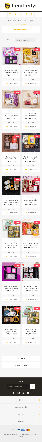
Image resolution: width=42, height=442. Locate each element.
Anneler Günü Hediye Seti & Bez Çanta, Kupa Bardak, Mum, (31, 116)
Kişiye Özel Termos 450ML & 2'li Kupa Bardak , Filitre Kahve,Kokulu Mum (30, 289)
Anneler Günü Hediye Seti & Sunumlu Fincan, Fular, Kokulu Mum (11, 116)
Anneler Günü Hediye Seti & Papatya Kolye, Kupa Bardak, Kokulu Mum (31, 73)
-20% (17, 50)
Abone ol (32, 386)
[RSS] (28, 392)
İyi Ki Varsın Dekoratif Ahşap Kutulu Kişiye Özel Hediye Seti (11, 288)
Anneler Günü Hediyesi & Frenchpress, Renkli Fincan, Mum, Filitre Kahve (30, 246)
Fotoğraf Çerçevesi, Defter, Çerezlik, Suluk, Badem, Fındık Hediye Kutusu (30, 160)
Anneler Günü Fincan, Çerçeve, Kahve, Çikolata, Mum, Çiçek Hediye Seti (11, 332)
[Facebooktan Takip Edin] (13, 392)
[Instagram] (18, 392)
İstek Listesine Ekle (13, 79)
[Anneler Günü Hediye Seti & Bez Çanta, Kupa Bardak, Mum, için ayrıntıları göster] (31, 99)
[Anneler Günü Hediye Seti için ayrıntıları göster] (31, 185)
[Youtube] (23, 392)
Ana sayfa (8, 20)
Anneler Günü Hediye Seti (31, 201)
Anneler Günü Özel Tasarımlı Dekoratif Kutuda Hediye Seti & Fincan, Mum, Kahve (31, 332)
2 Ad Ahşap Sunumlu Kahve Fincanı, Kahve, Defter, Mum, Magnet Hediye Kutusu (11, 203)
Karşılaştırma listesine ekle (8, 79)
